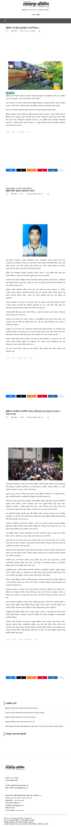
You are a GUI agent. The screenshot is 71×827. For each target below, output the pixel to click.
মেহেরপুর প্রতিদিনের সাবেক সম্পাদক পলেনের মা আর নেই (19, 722)
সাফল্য (31, 358)
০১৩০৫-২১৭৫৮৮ (27, 798)
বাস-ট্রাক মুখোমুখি (21, 132)
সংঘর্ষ (28, 132)
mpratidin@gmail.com (21, 788)
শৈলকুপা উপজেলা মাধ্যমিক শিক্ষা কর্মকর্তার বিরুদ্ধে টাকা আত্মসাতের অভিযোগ (25, 713)
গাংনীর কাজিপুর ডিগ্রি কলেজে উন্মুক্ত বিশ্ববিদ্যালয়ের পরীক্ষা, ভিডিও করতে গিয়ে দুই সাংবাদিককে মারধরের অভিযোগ (34, 726)
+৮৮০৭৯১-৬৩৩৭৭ (15, 798)
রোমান (26, 358)
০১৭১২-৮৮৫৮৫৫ (19, 800)
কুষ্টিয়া (8, 132)
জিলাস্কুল (20, 358)
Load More (35, 692)
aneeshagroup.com (17, 805)
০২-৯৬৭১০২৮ (20, 810)
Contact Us (28, 818)
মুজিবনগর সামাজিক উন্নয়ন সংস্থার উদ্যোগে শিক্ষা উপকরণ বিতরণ (21, 708)
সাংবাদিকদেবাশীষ (28, 639)
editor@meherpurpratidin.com (19, 785)
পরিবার (20, 639)
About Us (7, 818)
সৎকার (36, 639)
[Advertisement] (35, 47)
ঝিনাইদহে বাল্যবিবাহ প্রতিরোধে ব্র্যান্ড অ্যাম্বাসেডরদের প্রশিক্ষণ (20, 717)
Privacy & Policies (17, 818)
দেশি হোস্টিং (18, 822)
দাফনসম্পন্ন (14, 639)
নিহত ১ (13, 132)
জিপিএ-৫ (13, 358)
